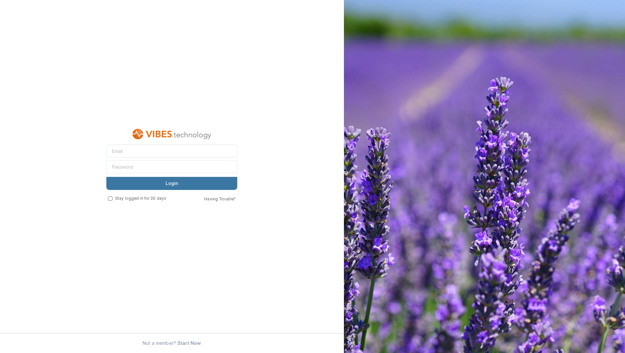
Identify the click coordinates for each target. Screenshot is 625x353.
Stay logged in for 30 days (140, 198)
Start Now (189, 343)
